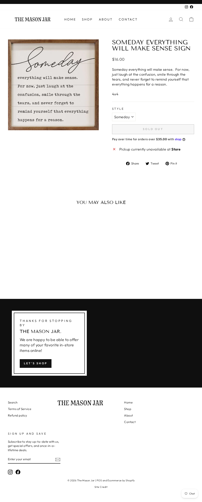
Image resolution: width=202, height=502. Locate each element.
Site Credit (101, 486)
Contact (128, 19)
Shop (87, 19)
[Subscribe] (57, 459)
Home (70, 19)
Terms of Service (19, 409)
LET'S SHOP (35, 363)
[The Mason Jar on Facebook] (18, 471)
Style (118, 109)
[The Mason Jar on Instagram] (10, 471)
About (106, 19)
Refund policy (17, 415)
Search (13, 402)
